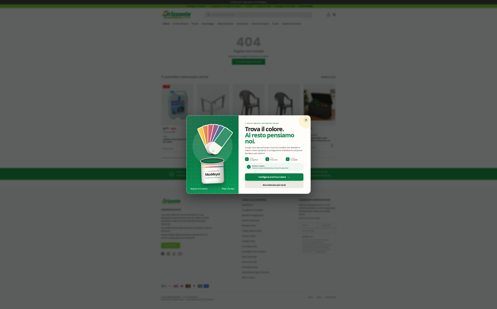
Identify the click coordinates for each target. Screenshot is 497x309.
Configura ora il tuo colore (274, 177)
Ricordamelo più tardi (274, 185)
